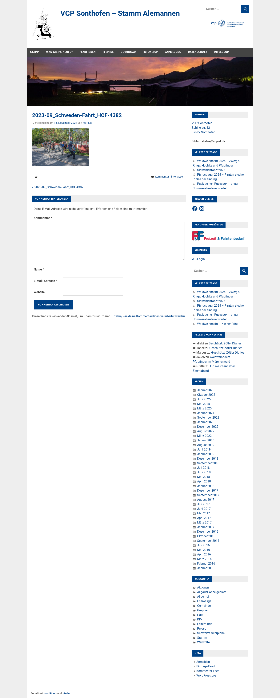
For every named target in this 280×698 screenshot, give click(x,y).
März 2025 (204, 408)
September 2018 (208, 463)
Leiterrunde (204, 624)
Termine (108, 52)
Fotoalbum (150, 52)
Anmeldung (173, 52)
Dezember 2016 (207, 531)
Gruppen (203, 610)
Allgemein (203, 596)
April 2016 (204, 554)
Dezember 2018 (207, 458)
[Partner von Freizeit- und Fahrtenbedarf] (218, 239)
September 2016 (208, 541)
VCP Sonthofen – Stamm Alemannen (120, 13)
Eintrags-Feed (205, 666)
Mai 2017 (203, 513)
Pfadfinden (88, 52)
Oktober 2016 (206, 536)
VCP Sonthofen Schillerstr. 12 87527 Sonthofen (203, 127)
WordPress (50, 693)
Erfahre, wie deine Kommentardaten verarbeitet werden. (149, 316)
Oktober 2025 (206, 395)
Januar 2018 (205, 486)
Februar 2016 (206, 563)
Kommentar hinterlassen (169, 176)
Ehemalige (204, 601)
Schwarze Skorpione (211, 633)
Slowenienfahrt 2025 (211, 170)
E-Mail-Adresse (45, 281)
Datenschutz (197, 52)
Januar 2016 (205, 568)
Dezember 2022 (207, 426)
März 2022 (204, 436)
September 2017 (208, 495)
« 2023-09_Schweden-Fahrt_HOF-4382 (57, 187)
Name (39, 269)
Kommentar (43, 218)
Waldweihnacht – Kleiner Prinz (217, 324)
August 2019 (205, 445)
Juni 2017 (204, 509)
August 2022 (205, 431)
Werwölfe (203, 642)
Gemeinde (204, 606)
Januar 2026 (205, 390)
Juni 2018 (204, 472)
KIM (199, 619)
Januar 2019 (205, 454)
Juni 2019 (204, 449)
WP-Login (198, 259)
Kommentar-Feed (207, 671)
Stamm (34, 52)
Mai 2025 (203, 404)
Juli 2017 (203, 504)
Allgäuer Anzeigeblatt (211, 592)
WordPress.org (206, 675)
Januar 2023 (205, 422)
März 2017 (204, 522)
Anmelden (203, 662)
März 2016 (204, 559)
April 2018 (204, 481)
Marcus (87, 122)
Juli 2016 (203, 545)
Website (39, 292)
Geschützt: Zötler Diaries (225, 343)
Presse (201, 628)
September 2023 (208, 417)
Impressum (221, 52)
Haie (200, 615)
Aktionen (203, 587)
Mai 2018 (203, 477)
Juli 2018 (203, 468)
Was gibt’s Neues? (59, 52)
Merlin (66, 693)
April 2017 (204, 518)
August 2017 (205, 499)
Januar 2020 (205, 440)
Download (128, 52)
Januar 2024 (205, 413)
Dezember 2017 (207, 490)
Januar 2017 (205, 527)
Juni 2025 (204, 399)
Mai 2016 (203, 550)
